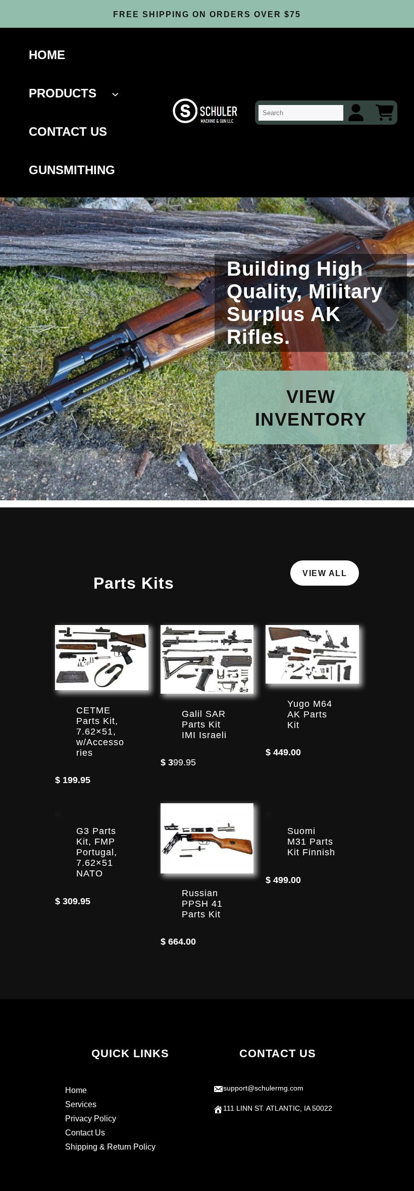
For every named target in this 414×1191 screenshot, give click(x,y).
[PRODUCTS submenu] (116, 93)
